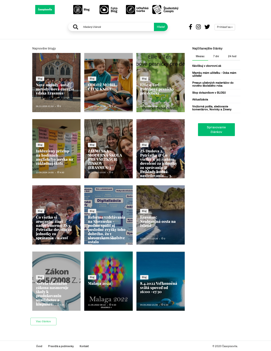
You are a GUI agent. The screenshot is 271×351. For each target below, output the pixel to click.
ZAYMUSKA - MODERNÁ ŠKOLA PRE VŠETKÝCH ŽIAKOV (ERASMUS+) (105, 159)
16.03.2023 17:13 (97, 238)
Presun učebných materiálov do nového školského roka (213, 84)
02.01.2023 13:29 (149, 238)
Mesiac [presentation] (200, 56)
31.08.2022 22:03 (45, 305)
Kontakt (84, 346)
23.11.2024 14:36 (97, 106)
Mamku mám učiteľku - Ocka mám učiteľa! (214, 74)
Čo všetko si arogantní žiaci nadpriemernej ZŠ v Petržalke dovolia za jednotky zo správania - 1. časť (54, 227)
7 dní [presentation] (216, 56)
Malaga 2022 (99, 283)
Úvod (39, 346)
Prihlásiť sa (224, 27)
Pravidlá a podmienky (61, 346)
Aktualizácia (200, 99)
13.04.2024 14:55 (45, 172)
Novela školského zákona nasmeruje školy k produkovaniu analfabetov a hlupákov (52, 293)
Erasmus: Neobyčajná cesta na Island (158, 221)
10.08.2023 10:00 (45, 238)
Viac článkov (43, 321)
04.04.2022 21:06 (149, 305)
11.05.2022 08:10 (97, 305)
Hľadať (161, 26)
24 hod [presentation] (232, 56)
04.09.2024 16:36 (149, 106)
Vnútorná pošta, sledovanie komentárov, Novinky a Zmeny (212, 108)
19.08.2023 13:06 (149, 172)
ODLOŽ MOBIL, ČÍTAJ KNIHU (102, 86)
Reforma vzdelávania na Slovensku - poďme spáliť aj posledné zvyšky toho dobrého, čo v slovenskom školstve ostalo (107, 229)
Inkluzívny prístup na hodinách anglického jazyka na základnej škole (54, 157)
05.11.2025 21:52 (45, 106)
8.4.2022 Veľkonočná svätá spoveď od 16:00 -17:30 (158, 287)
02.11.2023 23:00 (97, 172)
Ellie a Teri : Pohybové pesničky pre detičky (157, 88)
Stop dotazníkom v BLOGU (209, 92)
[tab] (200, 57)
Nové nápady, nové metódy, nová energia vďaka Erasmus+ (55, 88)
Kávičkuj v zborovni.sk (206, 65)
